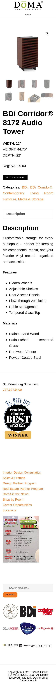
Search (10, 595)
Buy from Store (15, 177)
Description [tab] (15, 214)
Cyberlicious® (28, 680)
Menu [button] (28, 14)
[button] (47, 33)
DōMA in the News (15, 494)
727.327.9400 (12, 389)
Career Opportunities (17, 505)
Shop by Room (13, 499)
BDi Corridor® (41, 187)
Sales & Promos (14, 478)
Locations (9, 510)
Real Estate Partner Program (23, 488)
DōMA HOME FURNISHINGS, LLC (28, 673)
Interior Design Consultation (22, 472)
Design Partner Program (19, 483)
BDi (25, 187)
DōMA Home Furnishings (28, 5)
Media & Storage (30, 199)
